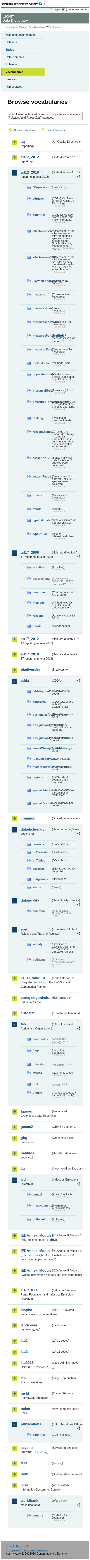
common (28, 818)
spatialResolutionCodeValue (42, 803)
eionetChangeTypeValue (42, 748)
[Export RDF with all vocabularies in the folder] (78, 177)
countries (39, 214)
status (37, 887)
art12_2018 (30, 172)
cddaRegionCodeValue (42, 691)
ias (23, 1168)
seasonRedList (42, 476)
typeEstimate (41, 520)
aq (23, 142)
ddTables (39, 860)
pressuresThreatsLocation (42, 401)
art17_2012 (30, 639)
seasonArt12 (41, 458)
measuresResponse (42, 349)
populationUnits (42, 374)
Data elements (15, 57)
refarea (37, 1072)
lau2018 (27, 1363)
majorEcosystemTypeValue (42, 766)
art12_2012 (30, 157)
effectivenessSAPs (42, 257)
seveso (27, 1448)
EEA (23, 4)
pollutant (39, 1219)
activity (37, 944)
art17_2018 (30, 654)
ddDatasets (40, 852)
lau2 (24, 1352)
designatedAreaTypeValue (42, 714)
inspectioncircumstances (42, 1205)
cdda (25, 680)
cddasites (39, 701)
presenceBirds (42, 390)
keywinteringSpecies (42, 280)
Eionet (22, 27)
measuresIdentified (42, 308)
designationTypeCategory (42, 725)
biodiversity (30, 669)
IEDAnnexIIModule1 (36, 1235)
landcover (29, 1325)
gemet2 (27, 1127)
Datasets (11, 42)
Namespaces (14, 86)
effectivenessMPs (42, 231)
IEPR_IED (29, 1290)
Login (57, 9)
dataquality (30, 900)
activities (39, 567)
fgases (26, 1111)
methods (39, 602)
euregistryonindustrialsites (36, 998)
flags (36, 1050)
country (38, 1515)
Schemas (12, 64)
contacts (38, 844)
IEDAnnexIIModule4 (36, 1270)
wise (24, 1485)
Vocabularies (14, 72)
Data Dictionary (37, 27)
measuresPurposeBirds (42, 335)
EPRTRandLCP (34, 978)
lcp (23, 1378)
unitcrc (37, 1092)
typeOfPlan (40, 534)
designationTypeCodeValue (42, 738)
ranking (38, 418)
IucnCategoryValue (42, 758)
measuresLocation (42, 322)
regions (38, 777)
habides (27, 1153)
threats (37, 495)
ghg (24, 1138)
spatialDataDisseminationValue (42, 790)
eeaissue (39, 868)
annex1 (37, 1194)
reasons (38, 615)
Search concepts (56, 130)
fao (23, 1024)
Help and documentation (21, 34)
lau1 (24, 1340)
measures (39, 294)
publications (31, 1424)
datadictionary (33, 829)
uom (24, 1474)
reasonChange (42, 431)
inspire (26, 1310)
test (24, 1463)
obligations (40, 879)
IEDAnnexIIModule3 (36, 1251)
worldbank (29, 1500)
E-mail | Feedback (17, 1546)
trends (37, 509)
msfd (25, 1393)
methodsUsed (42, 363)
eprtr (25, 929)
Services (11, 79)
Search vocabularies (25, 130)
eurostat (28, 1013)
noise (25, 1409)
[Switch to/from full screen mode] (64, 10)
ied (23, 1179)
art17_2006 (30, 552)
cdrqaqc (38, 198)
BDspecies (40, 187)
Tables (10, 49)
